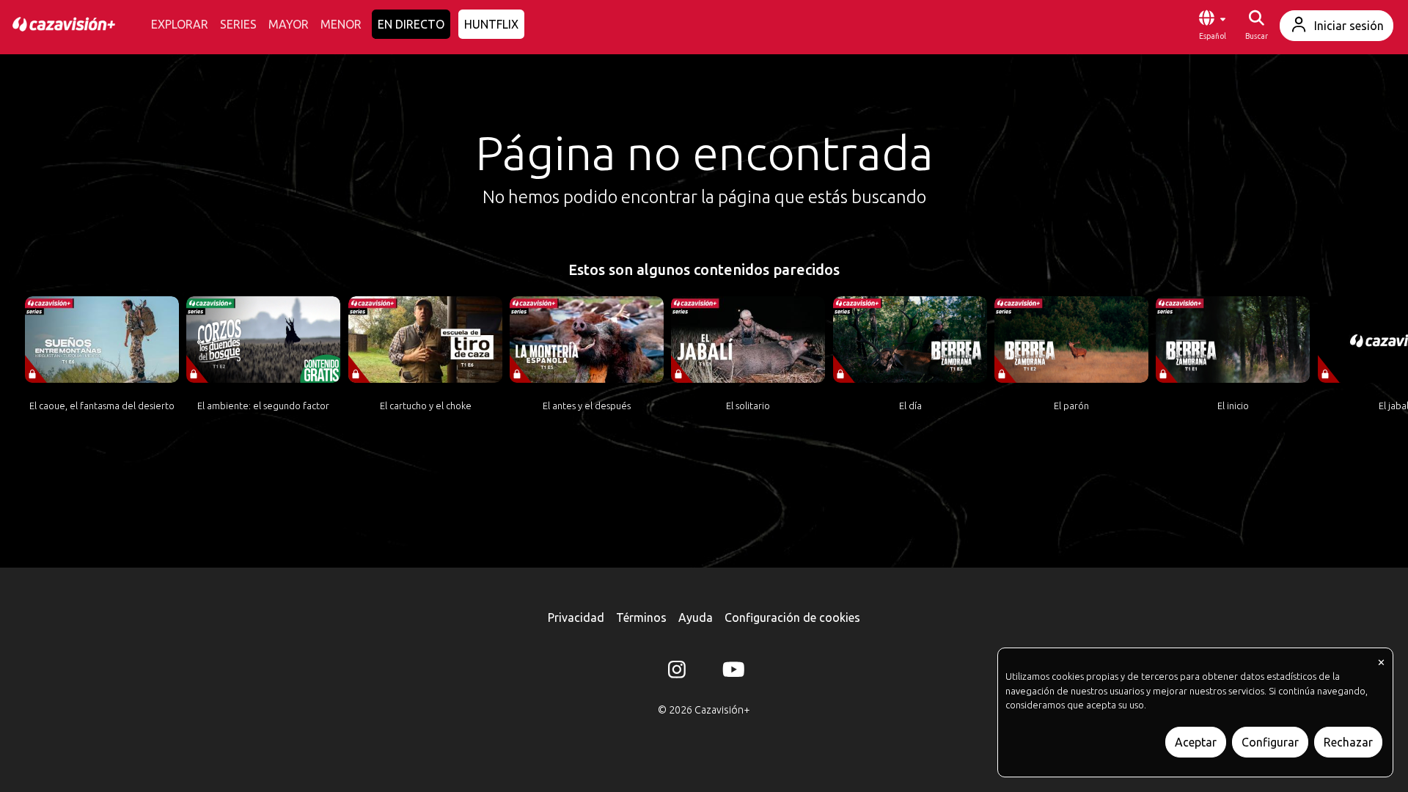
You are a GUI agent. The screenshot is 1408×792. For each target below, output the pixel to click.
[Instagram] (677, 672)
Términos (641, 617)
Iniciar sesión (1349, 25)
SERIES (238, 24)
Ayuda (695, 617)
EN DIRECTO (411, 24)
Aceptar (1196, 742)
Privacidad (576, 617)
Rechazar (1348, 742)
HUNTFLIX (491, 24)
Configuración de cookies (792, 617)
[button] (1212, 25)
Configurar (1270, 742)
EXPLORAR (179, 24)
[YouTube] (731, 672)
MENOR (341, 24)
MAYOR (288, 24)
